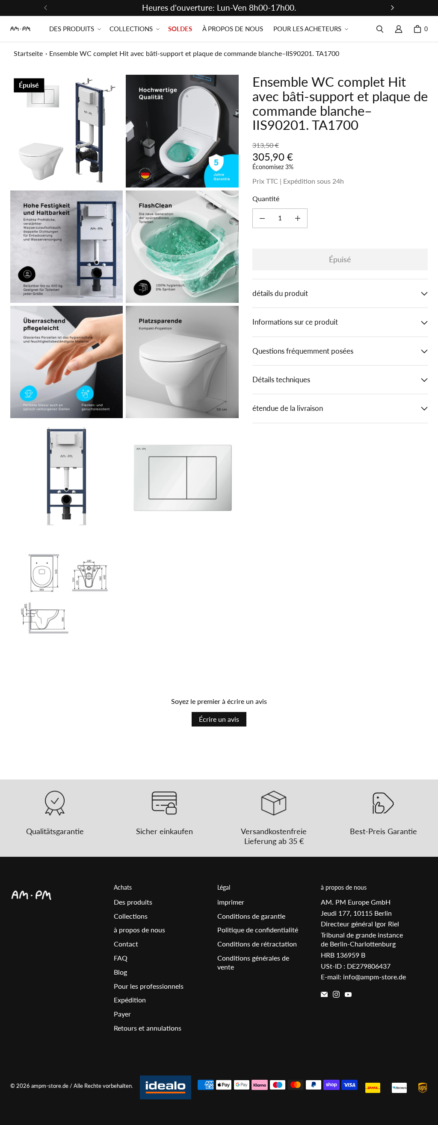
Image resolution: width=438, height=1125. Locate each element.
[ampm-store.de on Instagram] (336, 994)
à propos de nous (139, 930)
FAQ (120, 958)
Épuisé (340, 259)
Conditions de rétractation (257, 944)
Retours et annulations (147, 1028)
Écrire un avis (219, 719)
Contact (126, 944)
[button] (74, 29)
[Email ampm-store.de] (324, 994)
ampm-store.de (49, 1085)
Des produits (133, 902)
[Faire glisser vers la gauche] (46, 8)
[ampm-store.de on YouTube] (348, 994)
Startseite (28, 53)
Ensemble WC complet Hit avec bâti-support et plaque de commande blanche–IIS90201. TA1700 (194, 53)
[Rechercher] (379, 29)
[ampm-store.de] (20, 28)
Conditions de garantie (251, 916)
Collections (131, 916)
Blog (120, 972)
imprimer (230, 902)
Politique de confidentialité (257, 930)
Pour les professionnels (148, 986)
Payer (122, 1014)
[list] (124, 362)
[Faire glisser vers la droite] (392, 8)
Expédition (130, 1000)
